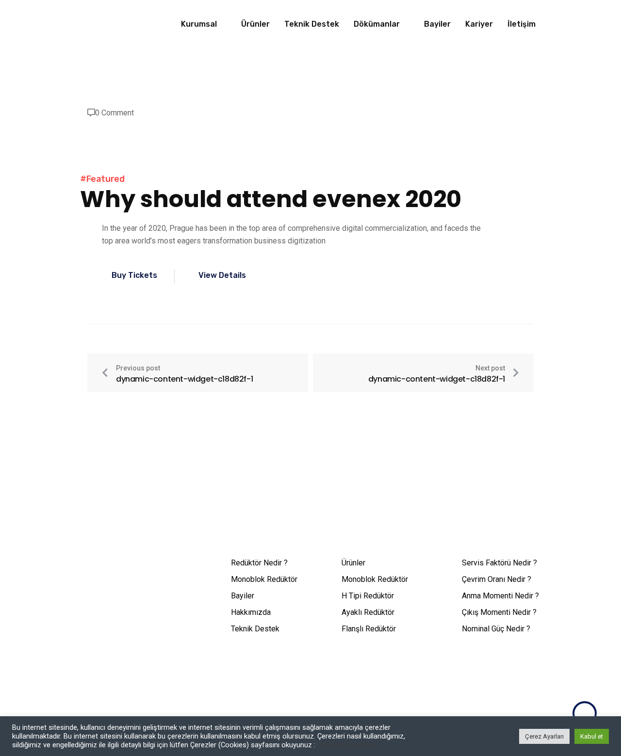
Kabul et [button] (591, 736)
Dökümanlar (377, 24)
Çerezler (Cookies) (346, 744)
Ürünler (255, 24)
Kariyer (479, 24)
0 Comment (114, 112)
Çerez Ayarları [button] (544, 736)
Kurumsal (199, 24)
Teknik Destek (311, 24)
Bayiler (437, 24)
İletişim (521, 24)
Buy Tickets (134, 275)
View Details (222, 275)
